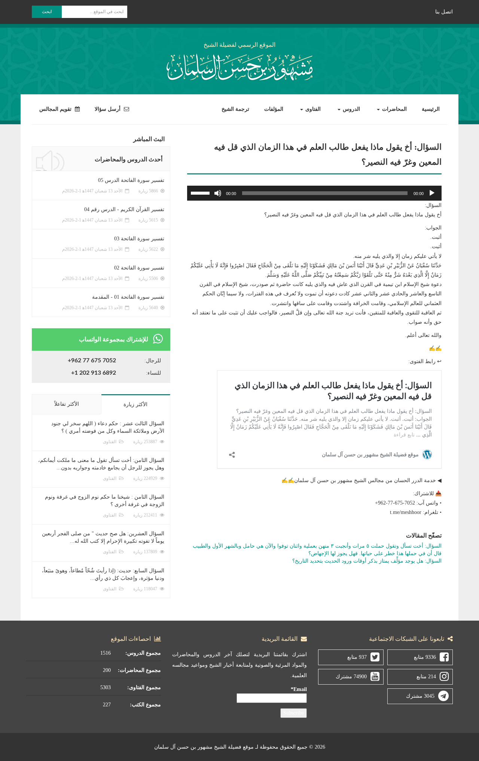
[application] (314, 193)
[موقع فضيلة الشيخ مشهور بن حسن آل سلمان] (239, 66)
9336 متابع (425, 657)
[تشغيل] (432, 193)
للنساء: (153, 373)
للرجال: (152, 360)
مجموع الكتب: (145, 704)
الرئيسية (431, 109)
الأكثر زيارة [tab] (135, 404)
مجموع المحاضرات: (139, 670)
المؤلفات (273, 109)
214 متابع (426, 676)
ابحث (47, 11)
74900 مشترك (351, 676)
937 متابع (357, 657)
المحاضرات (394, 109)
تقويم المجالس (56, 109)
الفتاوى (312, 109)
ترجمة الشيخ (235, 109)
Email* (299, 689)
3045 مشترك (420, 696)
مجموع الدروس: (143, 653)
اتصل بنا (444, 12)
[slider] (201, 192)
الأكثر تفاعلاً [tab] (66, 404)
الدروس (350, 109)
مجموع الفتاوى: (144, 687)
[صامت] (218, 193)
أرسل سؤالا (108, 109)
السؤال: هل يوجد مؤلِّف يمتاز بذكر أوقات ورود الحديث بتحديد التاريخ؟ (367, 561)
